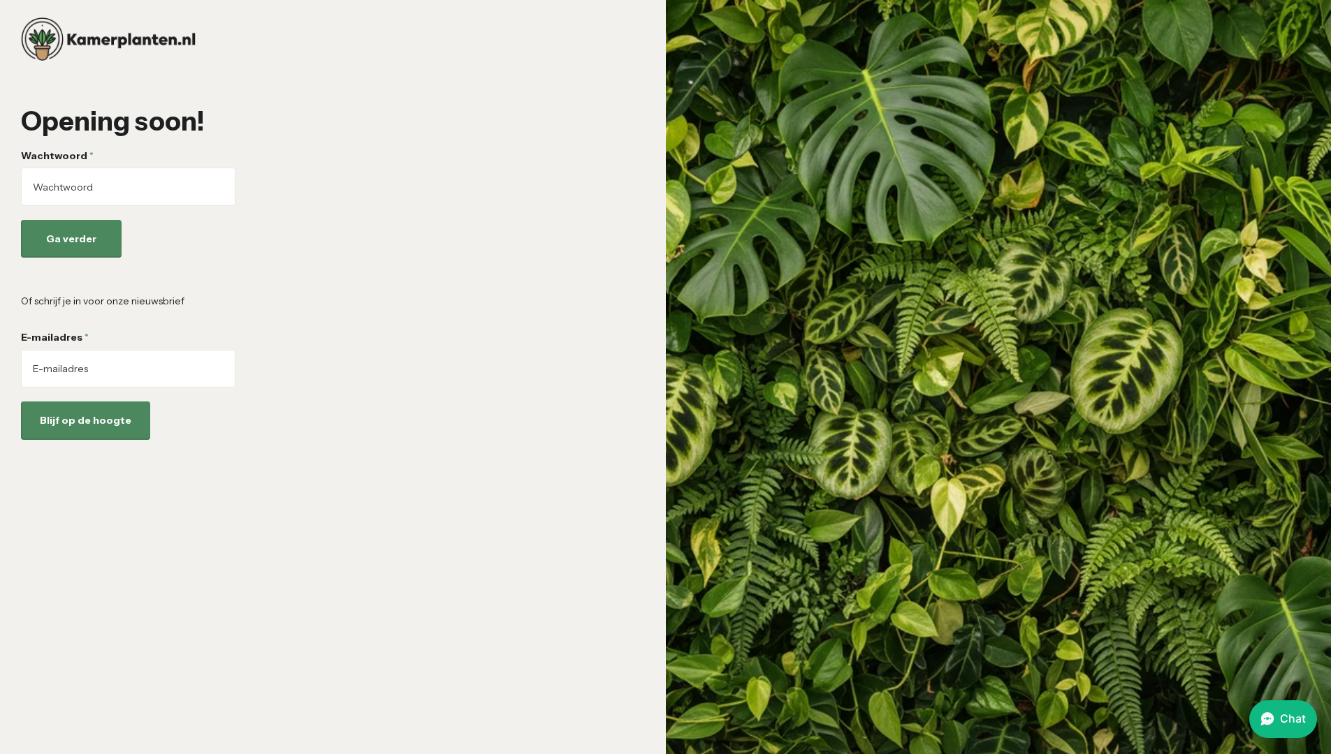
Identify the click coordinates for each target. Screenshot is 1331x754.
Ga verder (71, 238)
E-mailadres (55, 337)
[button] (1283, 719)
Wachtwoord (57, 155)
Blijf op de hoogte (85, 420)
